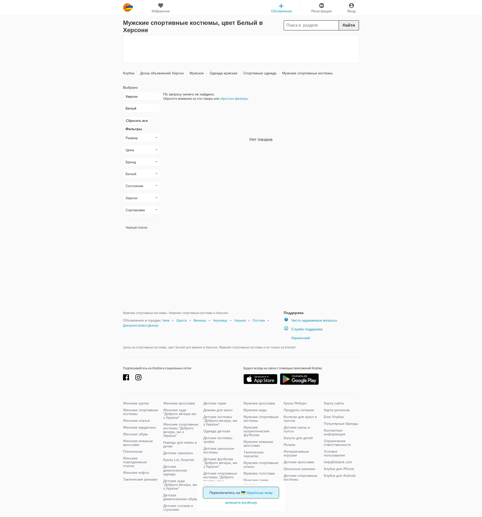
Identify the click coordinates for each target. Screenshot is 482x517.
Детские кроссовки (299, 462)
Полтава (259, 320)
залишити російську (241, 502)
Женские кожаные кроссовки (138, 443)
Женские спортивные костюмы (140, 412)
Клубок (128, 73)
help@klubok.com (338, 462)
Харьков (240, 320)
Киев (166, 320)
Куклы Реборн (295, 403)
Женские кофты (136, 473)
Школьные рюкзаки (299, 469)
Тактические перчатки (254, 454)
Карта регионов (336, 410)
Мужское (196, 73)
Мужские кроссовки (259, 403)
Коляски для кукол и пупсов (300, 419)
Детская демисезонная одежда (175, 470)
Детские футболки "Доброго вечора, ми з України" (220, 463)
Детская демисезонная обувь (180, 497)
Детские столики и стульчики (178, 507)
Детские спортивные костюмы (300, 477)
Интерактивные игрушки (296, 453)
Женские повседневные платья (135, 462)
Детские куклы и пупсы (297, 429)
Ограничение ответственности (337, 443)
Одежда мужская (223, 73)
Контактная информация (334, 432)
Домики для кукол (217, 410)
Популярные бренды (341, 424)
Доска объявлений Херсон (161, 73)
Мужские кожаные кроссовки (258, 443)
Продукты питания (299, 410)
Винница (200, 320)
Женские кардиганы (139, 427)
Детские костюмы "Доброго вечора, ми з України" (220, 420)
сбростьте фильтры (234, 98)
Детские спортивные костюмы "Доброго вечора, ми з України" (220, 479)
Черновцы (220, 320)
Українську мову (259, 493)
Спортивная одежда (259, 73)
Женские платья (136, 421)
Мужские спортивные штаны (261, 465)
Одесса (181, 320)
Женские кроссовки (179, 403)
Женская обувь (135, 434)
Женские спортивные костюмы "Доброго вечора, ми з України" (180, 430)
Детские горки (214, 403)
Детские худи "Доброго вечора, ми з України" (180, 484)
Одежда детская (216, 431)
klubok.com (128, 8)
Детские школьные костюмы (218, 450)
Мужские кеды (255, 410)
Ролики (289, 445)
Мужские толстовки (259, 473)
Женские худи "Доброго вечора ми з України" (179, 414)
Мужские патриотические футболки (257, 431)
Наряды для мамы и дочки (180, 444)
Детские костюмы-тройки (218, 440)
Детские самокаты (178, 453)
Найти (349, 25)
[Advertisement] (241, 49)
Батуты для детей (298, 438)
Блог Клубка (334, 417)
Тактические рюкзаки (140, 479)
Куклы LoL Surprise (178, 460)
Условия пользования (334, 453)
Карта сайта (334, 403)
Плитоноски (132, 451)
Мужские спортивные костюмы (307, 73)
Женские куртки (136, 403)
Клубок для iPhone (339, 469)
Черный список (136, 227)
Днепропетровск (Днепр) (140, 325)
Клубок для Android (339, 476)
